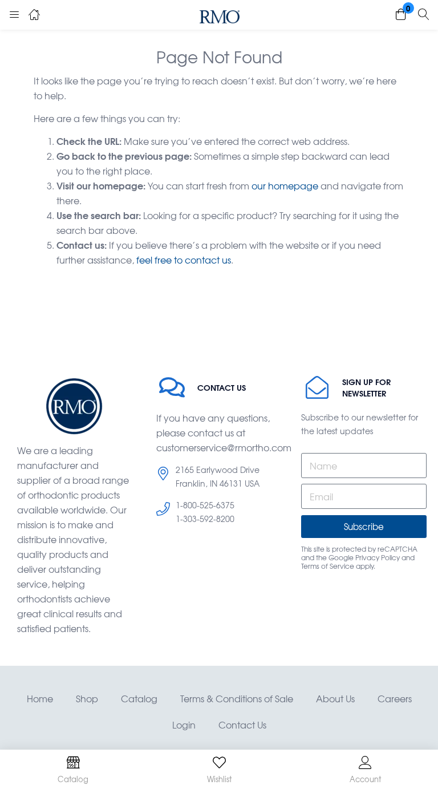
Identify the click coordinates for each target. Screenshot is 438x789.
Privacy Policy (377, 557)
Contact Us (242, 724)
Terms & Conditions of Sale (236, 698)
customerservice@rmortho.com (223, 447)
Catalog (139, 698)
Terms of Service (327, 566)
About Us (335, 698)
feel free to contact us (183, 259)
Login (184, 724)
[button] (400, 15)
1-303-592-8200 (205, 518)
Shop (87, 698)
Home (40, 698)
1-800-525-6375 (205, 505)
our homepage (285, 185)
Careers (395, 698)
